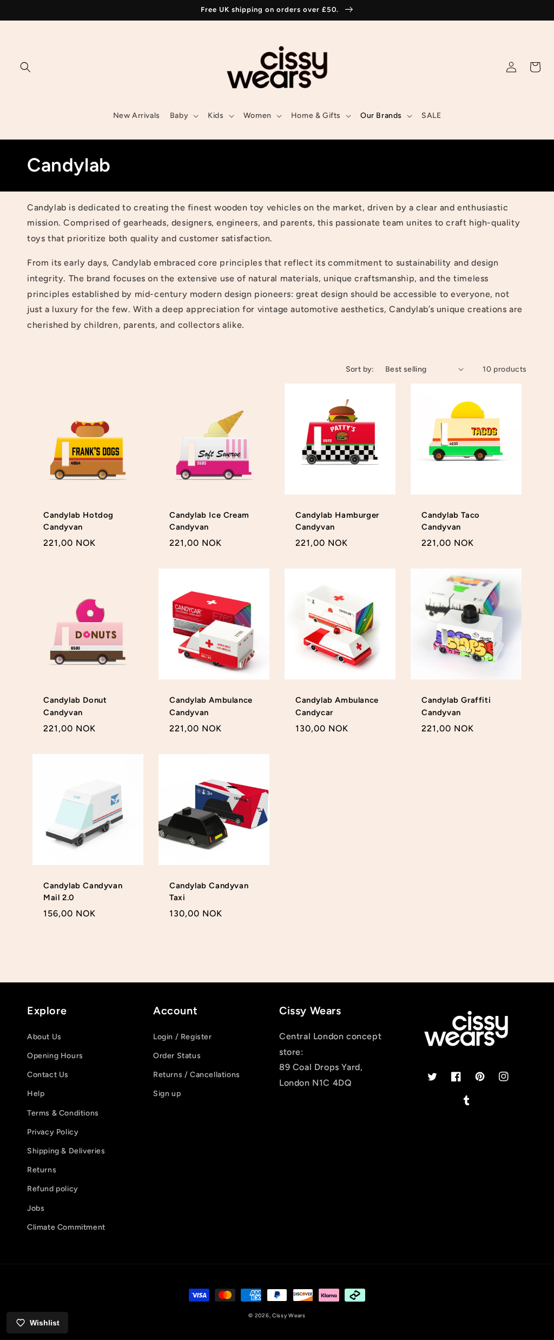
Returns (41, 1169)
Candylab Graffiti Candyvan (456, 706)
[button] (25, 67)
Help (35, 1093)
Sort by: (360, 369)
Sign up (167, 1093)
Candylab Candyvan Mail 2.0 (82, 891)
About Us (44, 1036)
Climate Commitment (66, 1227)
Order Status (177, 1055)
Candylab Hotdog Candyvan (78, 521)
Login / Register (182, 1036)
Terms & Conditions (63, 1113)
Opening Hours (55, 1055)
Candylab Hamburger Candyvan (337, 521)
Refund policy (52, 1188)
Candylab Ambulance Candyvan (211, 706)
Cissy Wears (289, 1315)
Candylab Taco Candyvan (450, 521)
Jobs (35, 1208)
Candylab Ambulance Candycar (337, 706)
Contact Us (48, 1074)
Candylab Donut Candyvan (75, 706)
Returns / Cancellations (196, 1074)
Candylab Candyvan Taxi (208, 891)
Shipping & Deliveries (66, 1151)
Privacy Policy (52, 1132)
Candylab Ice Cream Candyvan (209, 521)
